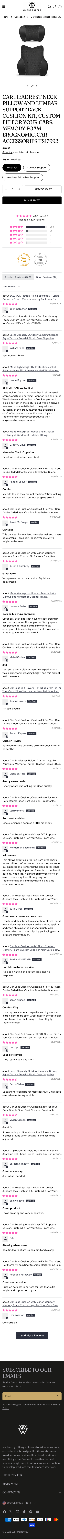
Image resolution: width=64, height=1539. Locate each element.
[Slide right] (36, 85)
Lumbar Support (36, 167)
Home (5, 16)
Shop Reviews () (46, 277)
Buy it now (32, 200)
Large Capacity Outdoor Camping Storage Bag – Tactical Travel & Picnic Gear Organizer (30, 336)
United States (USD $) (19, 1503)
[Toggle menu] (3, 6)
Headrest (12, 167)
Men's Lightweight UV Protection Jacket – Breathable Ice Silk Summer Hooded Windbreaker (30, 368)
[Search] (49, 6)
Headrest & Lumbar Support (23, 177)
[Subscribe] (57, 1396)
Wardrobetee (19, 1531)
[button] (16, 227)
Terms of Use (43, 1404)
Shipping (7, 152)
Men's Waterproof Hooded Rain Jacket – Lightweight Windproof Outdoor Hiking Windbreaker (29, 435)
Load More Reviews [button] (32, 1335)
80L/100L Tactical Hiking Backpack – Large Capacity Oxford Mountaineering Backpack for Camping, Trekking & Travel (30, 299)
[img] (32, 216)
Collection (19, 16)
